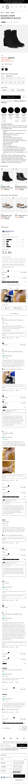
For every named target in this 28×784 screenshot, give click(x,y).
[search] (12, 7)
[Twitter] (17, 739)
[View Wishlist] (21, 7)
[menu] (3, 7)
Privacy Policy (16, 772)
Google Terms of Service (10, 749)
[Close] (25, 759)
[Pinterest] (11, 739)
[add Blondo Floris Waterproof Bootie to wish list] (13, 169)
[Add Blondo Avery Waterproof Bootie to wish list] (24, 97)
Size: (2, 76)
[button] (9, 76)
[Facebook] (4, 739)
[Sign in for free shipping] (16, 7)
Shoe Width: (4, 87)
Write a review (16, 22)
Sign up (22, 745)
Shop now (15, 2)
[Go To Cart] (25, 7)
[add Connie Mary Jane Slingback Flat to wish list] (13, 198)
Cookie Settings (19, 779)
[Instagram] (24, 739)
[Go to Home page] (7, 7)
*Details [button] (20, 2)
